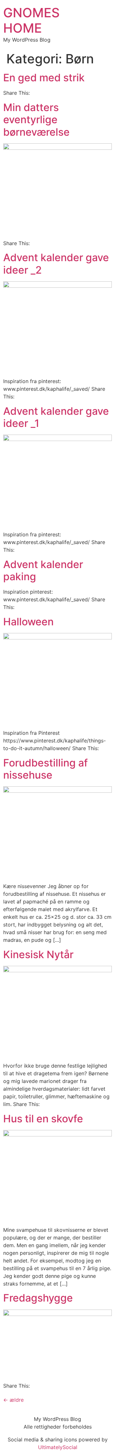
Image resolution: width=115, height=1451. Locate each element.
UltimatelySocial (57, 1447)
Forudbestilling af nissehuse (45, 769)
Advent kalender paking (43, 570)
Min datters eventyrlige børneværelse (36, 119)
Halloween (28, 621)
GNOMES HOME (31, 20)
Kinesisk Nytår (38, 954)
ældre (13, 1400)
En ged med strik (44, 77)
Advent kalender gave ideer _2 (56, 263)
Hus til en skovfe (43, 1118)
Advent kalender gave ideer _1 (56, 417)
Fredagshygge (38, 1298)
